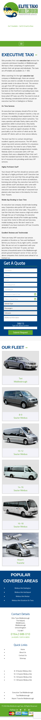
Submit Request (20, 332)
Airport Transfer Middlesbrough (23, 698)
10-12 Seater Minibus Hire (23, 674)
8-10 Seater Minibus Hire (22, 671)
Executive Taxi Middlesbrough (22, 692)
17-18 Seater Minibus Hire (23, 680)
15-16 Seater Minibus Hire (23, 677)
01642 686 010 (20, 28)
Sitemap (23, 658)
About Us (26, 38)
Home (18, 38)
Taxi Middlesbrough (23, 695)
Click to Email (20, 35)
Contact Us (23, 655)
